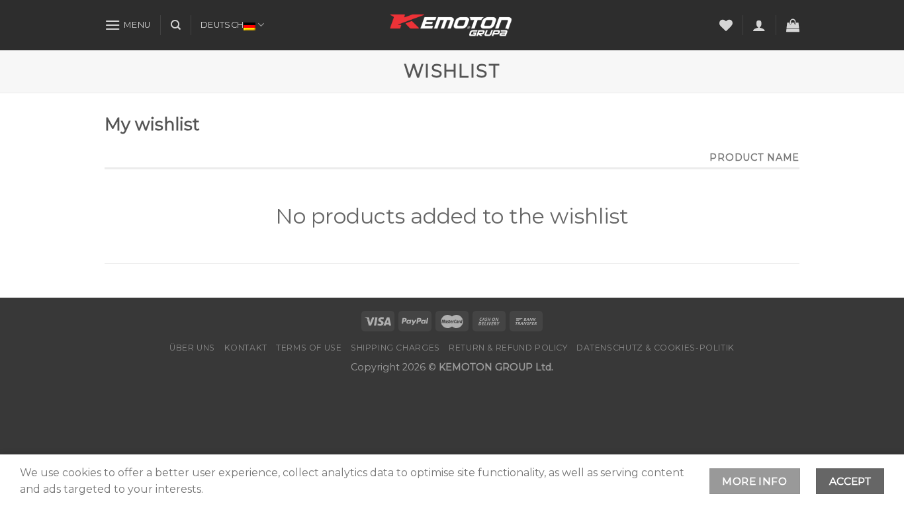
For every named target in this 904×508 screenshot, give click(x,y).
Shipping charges (395, 348)
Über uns (192, 348)
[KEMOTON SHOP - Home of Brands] (452, 25)
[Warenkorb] (792, 25)
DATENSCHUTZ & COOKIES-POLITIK (655, 348)
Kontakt (245, 348)
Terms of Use (308, 348)
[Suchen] (176, 25)
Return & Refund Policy (508, 348)
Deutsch (222, 25)
